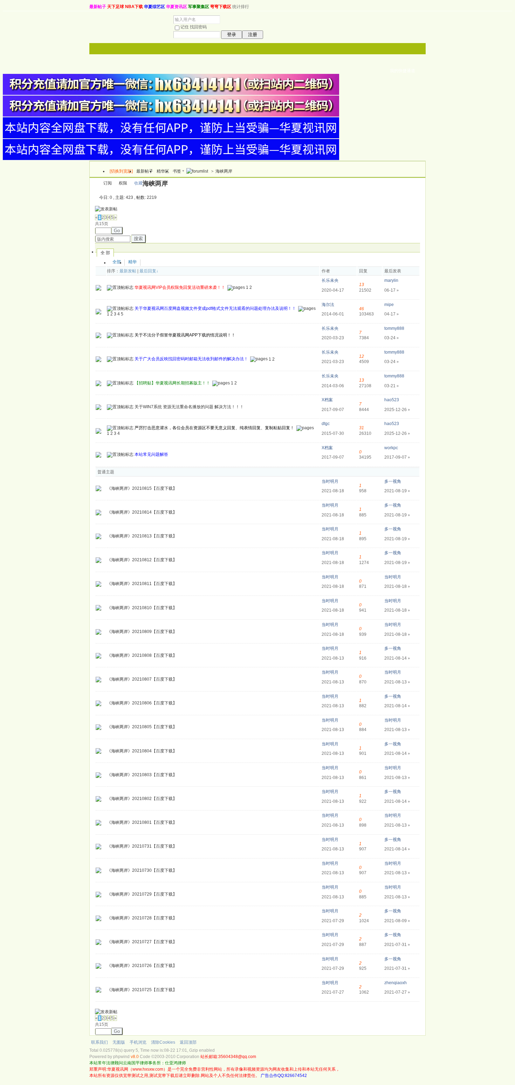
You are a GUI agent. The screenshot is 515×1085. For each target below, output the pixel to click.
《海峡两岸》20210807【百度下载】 (142, 679)
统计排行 (240, 6)
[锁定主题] (98, 454)
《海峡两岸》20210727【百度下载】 (142, 941)
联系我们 (99, 1042)
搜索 (138, 238)
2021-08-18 (397, 586)
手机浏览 (138, 1042)
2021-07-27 (397, 992)
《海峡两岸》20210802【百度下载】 (142, 798)
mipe (389, 304)
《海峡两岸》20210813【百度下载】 (142, 536)
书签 (177, 171)
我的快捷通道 (402, 70)
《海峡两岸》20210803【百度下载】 (142, 774)
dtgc (326, 423)
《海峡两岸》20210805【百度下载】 (142, 726)
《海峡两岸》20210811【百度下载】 (142, 583)
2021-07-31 (397, 944)
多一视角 (392, 481)
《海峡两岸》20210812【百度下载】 (142, 559)
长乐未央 (330, 280)
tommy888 (394, 328)
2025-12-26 (397, 409)
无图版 (118, 1042)
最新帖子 (144, 171)
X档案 (327, 399)
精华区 (163, 171)
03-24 (391, 337)
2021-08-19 (397, 490)
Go (117, 230)
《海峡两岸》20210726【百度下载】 (142, 965)
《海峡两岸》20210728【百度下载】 (142, 918)
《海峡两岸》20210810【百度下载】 (142, 607)
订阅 (107, 183)
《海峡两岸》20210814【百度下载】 (142, 512)
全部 (116, 261)
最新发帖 (127, 271)
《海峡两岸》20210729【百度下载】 (142, 894)
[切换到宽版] (121, 171)
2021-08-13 (397, 682)
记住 (184, 27)
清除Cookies (163, 1042)
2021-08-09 (397, 920)
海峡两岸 (223, 171)
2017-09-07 (397, 457)
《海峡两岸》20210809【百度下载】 (142, 631)
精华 (132, 261)
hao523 (391, 399)
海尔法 (328, 304)
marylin (391, 280)
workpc (391, 447)
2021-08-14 (397, 658)
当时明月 (330, 481)
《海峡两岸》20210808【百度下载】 (142, 655)
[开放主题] (98, 335)
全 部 (105, 252)
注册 (252, 34)
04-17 (391, 314)
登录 (231, 34)
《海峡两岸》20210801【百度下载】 (142, 822)
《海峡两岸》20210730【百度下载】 (142, 870)
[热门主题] (98, 287)
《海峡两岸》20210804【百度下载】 (142, 751)
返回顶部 (188, 1042)
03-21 (391, 385)
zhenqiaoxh (395, 982)
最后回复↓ (148, 271)
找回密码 (198, 27)
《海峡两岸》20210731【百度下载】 (142, 846)
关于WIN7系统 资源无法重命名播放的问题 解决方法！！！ (189, 406)
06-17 (391, 290)
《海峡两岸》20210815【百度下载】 (142, 488)
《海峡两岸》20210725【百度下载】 (142, 989)
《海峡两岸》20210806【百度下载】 (142, 703)
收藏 (138, 183)
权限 (123, 183)
